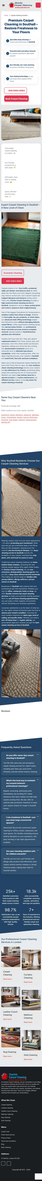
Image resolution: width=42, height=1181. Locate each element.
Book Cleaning (6, 1147)
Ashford (22, 420)
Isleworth (27, 415)
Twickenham (11, 417)
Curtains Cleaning (7, 1108)
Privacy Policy (6, 1138)
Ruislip (19, 417)
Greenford (5, 415)
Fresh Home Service (8, 1135)
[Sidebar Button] (3, 5)
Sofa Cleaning (5, 1120)
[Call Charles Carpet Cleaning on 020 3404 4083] (38, 5)
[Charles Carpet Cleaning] (21, 5)
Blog (2, 1144)
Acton (3, 417)
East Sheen (13, 420)
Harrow (26, 417)
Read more (7, 979)
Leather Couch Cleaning (9, 1111)
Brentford (19, 415)
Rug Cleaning (5, 1117)
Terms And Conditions (8, 1141)
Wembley (35, 415)
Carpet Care (5, 1131)
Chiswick (4, 420)
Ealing (12, 415)
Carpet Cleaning (6, 1105)
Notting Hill (5, 422)
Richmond (33, 417)
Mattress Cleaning (7, 1114)
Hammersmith (31, 420)
